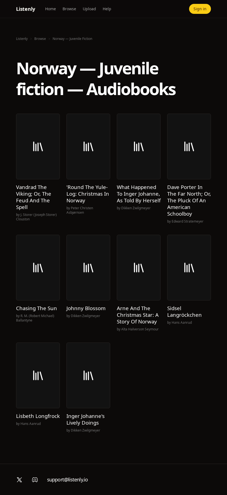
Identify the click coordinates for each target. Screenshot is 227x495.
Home (50, 8)
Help (107, 8)
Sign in (200, 8)
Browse (69, 8)
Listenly (25, 9)
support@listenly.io (67, 479)
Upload (89, 8)
